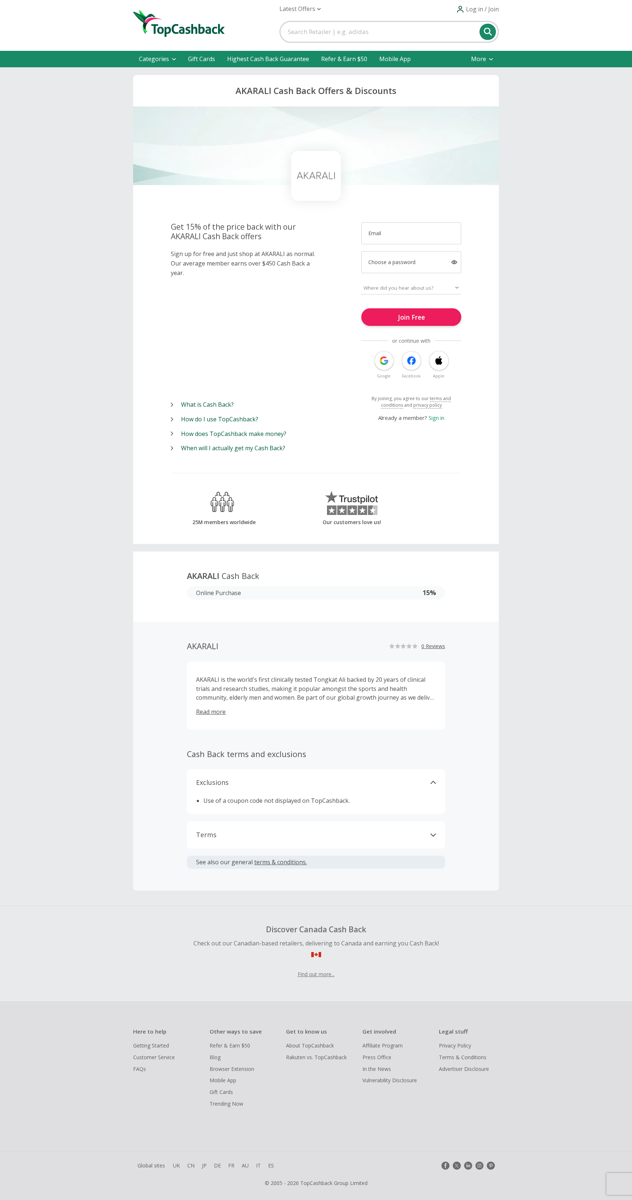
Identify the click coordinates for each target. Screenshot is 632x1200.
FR (231, 1165)
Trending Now (226, 1103)
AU (245, 1165)
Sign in (436, 417)
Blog (215, 1057)
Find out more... (316, 974)
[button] (300, 9)
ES (271, 1165)
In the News (376, 1068)
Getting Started (151, 1045)
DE (217, 1165)
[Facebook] (445, 1166)
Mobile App (395, 59)
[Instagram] (479, 1166)
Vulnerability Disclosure (389, 1080)
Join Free (411, 317)
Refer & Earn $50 (344, 59)
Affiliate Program (382, 1045)
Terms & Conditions (462, 1057)
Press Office (376, 1057)
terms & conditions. (280, 862)
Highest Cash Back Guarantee (268, 59)
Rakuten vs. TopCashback (316, 1057)
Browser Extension (232, 1068)
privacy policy (427, 405)
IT (258, 1165)
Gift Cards (201, 59)
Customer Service (154, 1057)
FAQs (139, 1068)
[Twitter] (457, 1166)
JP (204, 1165)
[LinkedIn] (468, 1166)
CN (191, 1165)
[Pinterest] (491, 1166)
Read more (211, 712)
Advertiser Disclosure (464, 1068)
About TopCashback (310, 1045)
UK (176, 1165)
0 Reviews (433, 646)
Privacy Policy (455, 1045)
